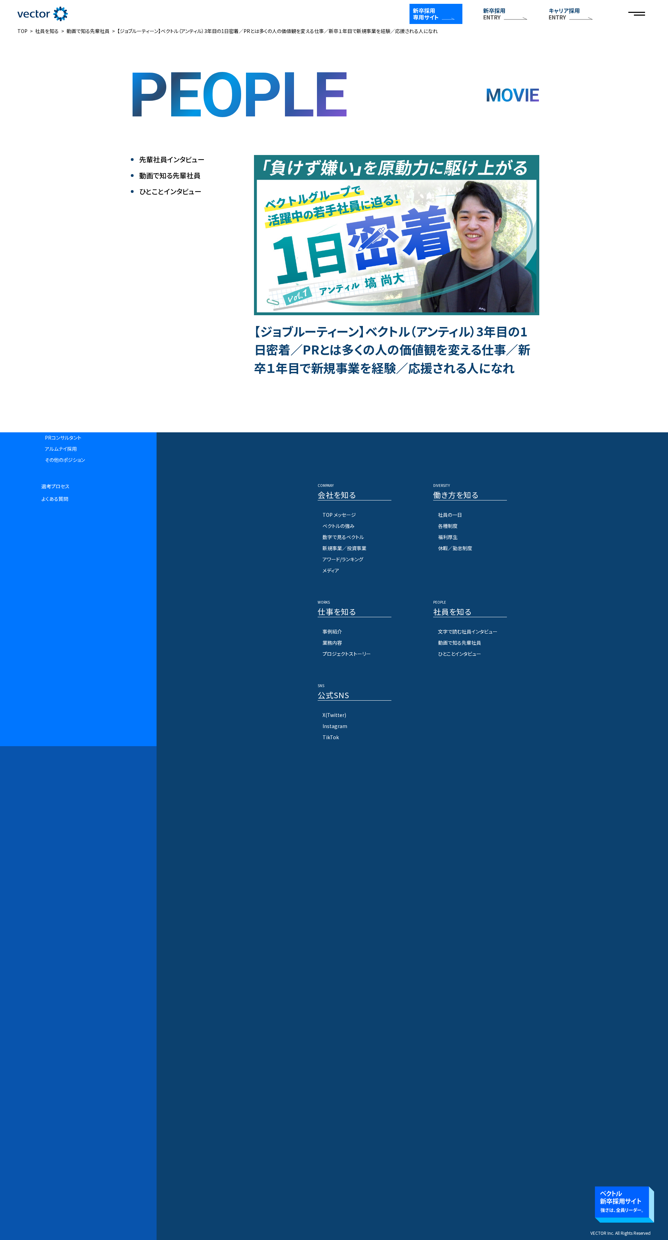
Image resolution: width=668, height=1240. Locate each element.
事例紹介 (332, 631)
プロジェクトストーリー (347, 653)
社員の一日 (450, 514)
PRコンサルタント (63, 437)
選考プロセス (55, 486)
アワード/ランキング (343, 559)
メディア (331, 570)
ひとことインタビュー (170, 191)
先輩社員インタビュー (172, 159)
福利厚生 (448, 536)
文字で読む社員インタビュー (468, 631)
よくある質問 (54, 498)
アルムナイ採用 (61, 448)
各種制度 (448, 525)
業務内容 (332, 642)
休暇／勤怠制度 (455, 548)
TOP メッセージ (339, 514)
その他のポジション (65, 459)
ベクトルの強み (339, 525)
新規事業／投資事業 (344, 548)
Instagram (335, 726)
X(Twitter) (334, 714)
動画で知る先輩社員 (169, 175)
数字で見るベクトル (343, 536)
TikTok (331, 737)
